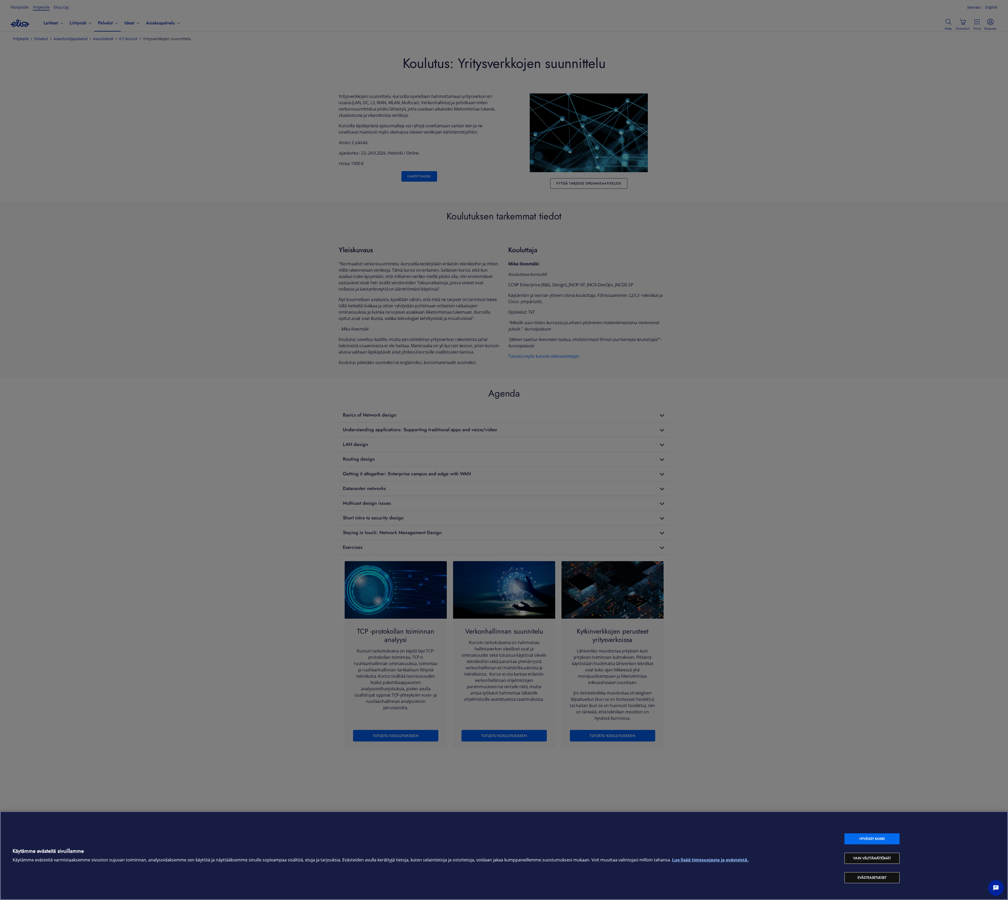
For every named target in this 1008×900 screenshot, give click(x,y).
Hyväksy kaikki (872, 838)
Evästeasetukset (872, 877)
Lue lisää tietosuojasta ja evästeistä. (710, 860)
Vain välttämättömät (872, 858)
